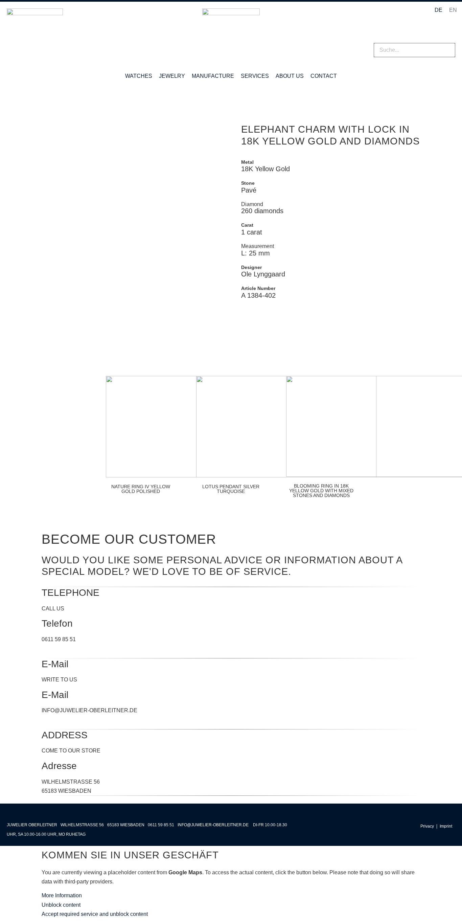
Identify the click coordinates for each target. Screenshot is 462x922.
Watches (138, 76)
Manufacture (213, 76)
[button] (414, 38)
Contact (323, 76)
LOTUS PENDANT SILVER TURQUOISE (230, 489)
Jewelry (172, 76)
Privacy (427, 826)
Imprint (446, 826)
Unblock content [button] (61, 905)
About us (290, 76)
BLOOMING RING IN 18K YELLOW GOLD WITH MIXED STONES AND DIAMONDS (321, 490)
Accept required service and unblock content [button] (95, 914)
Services (255, 76)
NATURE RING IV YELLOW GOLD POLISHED (140, 489)
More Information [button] (62, 895)
